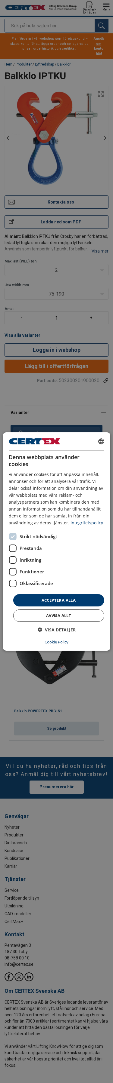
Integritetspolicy (87, 523)
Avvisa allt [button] (58, 615)
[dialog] (56, 541)
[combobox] (101, 441)
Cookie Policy (56, 642)
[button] (57, 629)
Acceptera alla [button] (59, 600)
